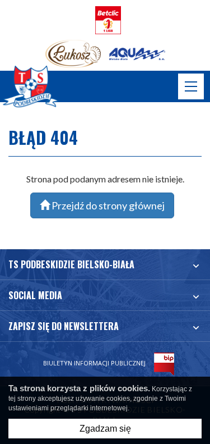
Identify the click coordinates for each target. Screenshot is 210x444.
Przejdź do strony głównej (107, 205)
